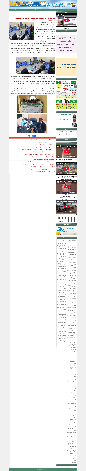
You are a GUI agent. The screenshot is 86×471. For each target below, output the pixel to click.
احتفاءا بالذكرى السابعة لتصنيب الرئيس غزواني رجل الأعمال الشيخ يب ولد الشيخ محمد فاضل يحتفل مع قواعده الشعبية (66, 178)
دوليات (52, 9)
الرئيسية (72, 9)
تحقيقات (44, 9)
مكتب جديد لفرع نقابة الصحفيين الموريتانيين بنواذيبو (45, 147)
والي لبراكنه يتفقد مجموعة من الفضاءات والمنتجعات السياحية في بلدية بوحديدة (39, 154)
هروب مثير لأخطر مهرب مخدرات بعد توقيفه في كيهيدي (44, 159)
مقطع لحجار (61, 134)
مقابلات (61, 9)
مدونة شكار (72, 134)
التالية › (59, 220)
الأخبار (69, 9)
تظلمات (40, 9)
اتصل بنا (16, 9)
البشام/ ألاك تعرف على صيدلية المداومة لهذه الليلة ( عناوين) (43, 151)
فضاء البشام (35, 9)
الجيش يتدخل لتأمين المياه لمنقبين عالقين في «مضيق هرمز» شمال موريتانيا (40, 144)
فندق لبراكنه (66, 28)
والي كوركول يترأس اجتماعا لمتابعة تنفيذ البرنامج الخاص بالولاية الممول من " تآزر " (38, 164)
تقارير (49, 9)
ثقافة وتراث (57, 9)
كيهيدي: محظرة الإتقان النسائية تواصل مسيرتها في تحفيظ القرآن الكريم (41, 161)
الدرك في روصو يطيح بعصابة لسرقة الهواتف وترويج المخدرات (43, 166)
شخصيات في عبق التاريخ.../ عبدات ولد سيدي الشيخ (65, 115)
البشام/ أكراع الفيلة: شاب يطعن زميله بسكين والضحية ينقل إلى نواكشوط (41, 139)
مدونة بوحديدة (61, 131)
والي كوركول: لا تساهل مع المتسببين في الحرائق (65, 120)
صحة (24, 9)
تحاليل (65, 9)
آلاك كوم (72, 131)
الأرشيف (12, 9)
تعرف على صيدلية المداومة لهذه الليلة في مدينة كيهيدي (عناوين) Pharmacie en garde (38, 149)
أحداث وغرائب (29, 9)
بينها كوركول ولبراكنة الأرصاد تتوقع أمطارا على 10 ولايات (44, 171)
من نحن (21, 9)
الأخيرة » (61, 221)
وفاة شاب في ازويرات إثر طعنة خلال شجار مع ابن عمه (44, 142)
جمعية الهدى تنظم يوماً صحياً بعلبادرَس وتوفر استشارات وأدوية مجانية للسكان (40, 156)
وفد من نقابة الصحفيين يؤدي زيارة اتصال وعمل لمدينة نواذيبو (43, 169)
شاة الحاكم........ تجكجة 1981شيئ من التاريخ (65, 125)
